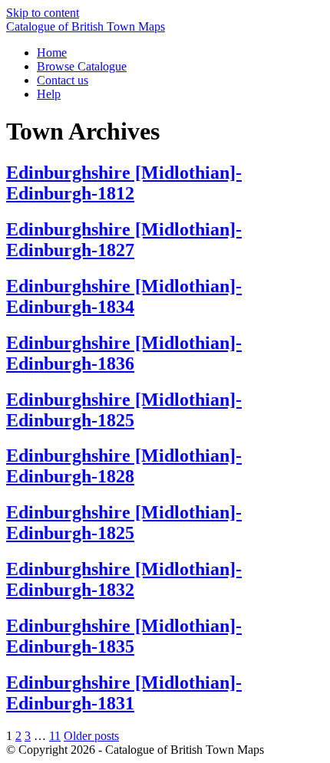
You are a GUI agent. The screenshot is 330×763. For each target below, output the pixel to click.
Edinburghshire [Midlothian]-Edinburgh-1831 (124, 693)
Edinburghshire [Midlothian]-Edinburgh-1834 (124, 296)
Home (52, 52)
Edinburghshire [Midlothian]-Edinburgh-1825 (124, 410)
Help (49, 93)
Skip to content (42, 12)
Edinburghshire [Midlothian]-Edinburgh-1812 (124, 183)
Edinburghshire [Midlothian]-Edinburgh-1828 (124, 466)
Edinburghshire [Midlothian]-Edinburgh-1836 (124, 353)
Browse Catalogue (82, 66)
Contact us (62, 80)
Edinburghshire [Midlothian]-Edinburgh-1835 (124, 636)
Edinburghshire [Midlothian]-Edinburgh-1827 (124, 239)
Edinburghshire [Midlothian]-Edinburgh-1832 (124, 579)
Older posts (91, 735)
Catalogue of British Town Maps (85, 26)
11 (55, 735)
